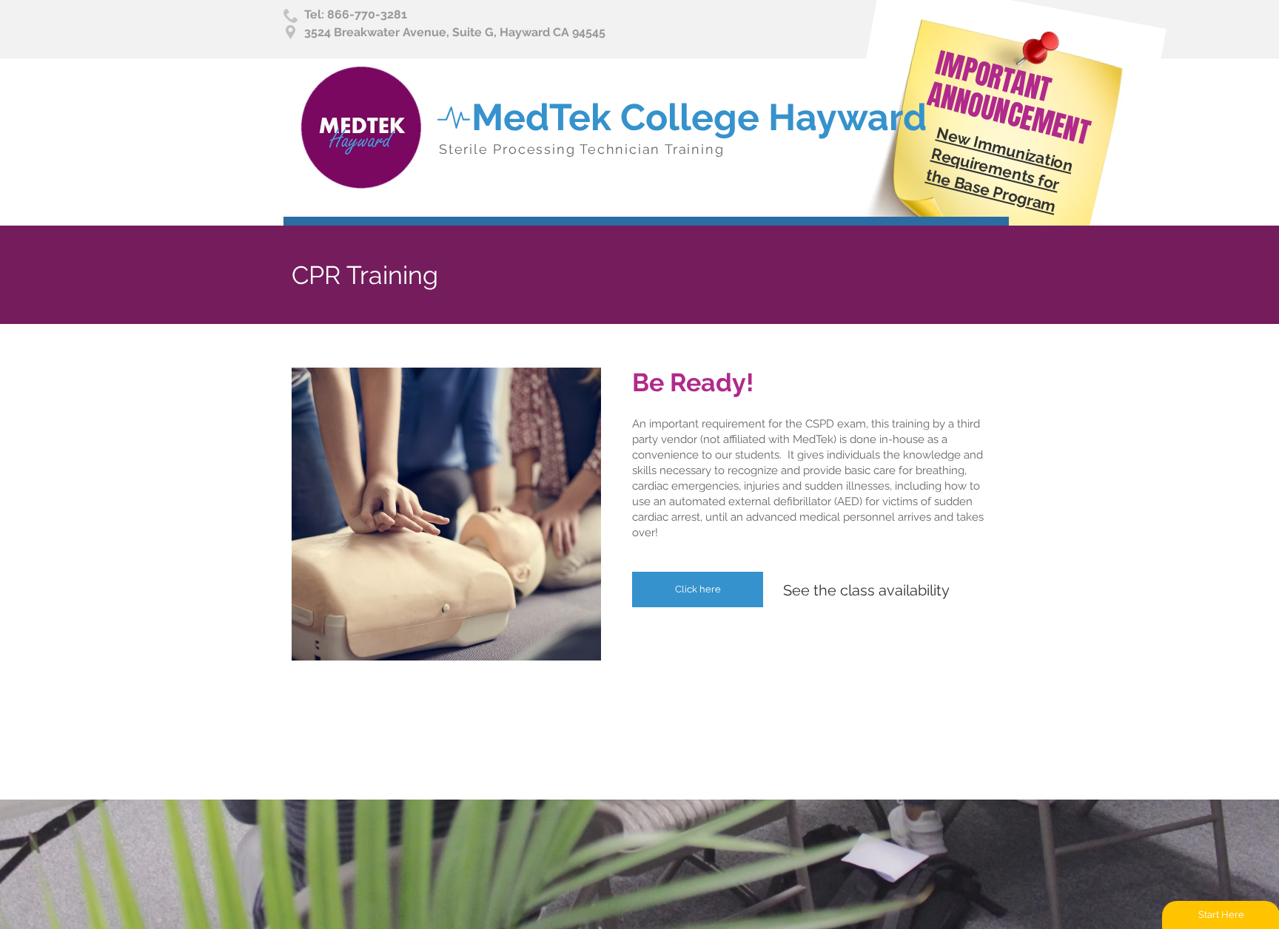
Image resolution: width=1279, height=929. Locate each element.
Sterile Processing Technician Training (581, 149)
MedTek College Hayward (699, 117)
